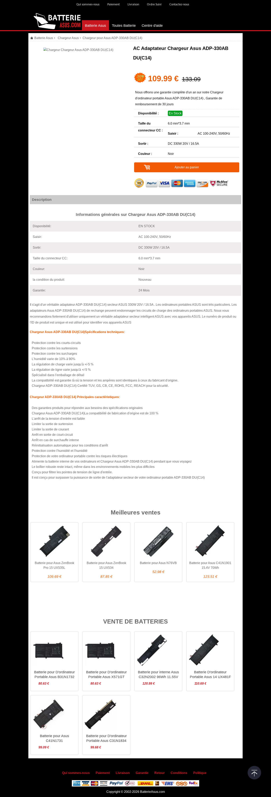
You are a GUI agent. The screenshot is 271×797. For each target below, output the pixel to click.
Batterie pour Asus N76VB (158, 563)
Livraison (133, 4)
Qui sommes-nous (87, 4)
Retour (159, 773)
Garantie (142, 773)
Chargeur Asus (68, 38)
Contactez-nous (179, 4)
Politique (200, 773)
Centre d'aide (152, 26)
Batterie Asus (95, 26)
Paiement (113, 4)
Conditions (179, 773)
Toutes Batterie (124, 26)
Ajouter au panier (187, 167)
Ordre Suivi (154, 4)
